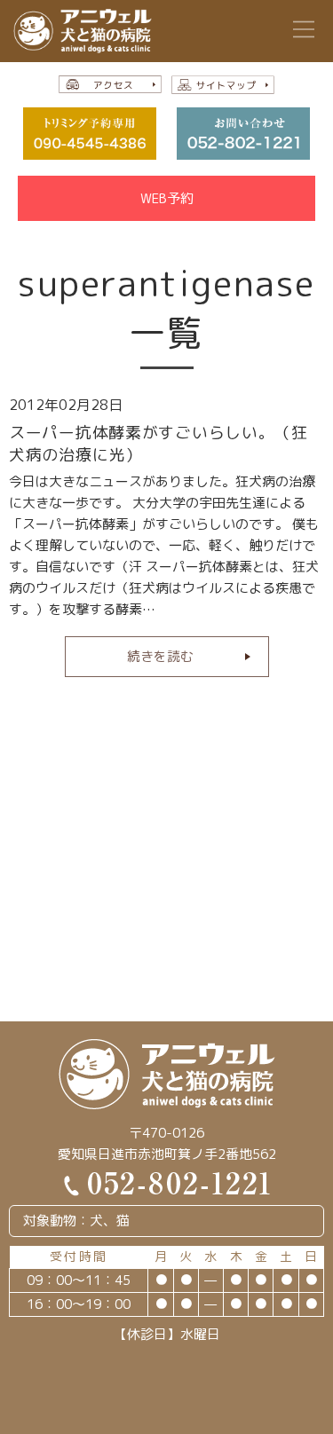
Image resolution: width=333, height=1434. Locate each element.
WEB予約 (167, 198)
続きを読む (160, 656)
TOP (298, 1405)
